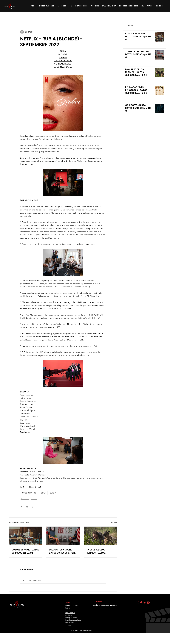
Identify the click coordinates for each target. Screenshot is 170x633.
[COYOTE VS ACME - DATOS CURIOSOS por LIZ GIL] (25, 536)
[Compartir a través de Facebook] (21, 507)
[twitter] (144, 602)
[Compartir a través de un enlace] (32, 507)
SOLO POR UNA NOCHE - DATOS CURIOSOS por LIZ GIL (62, 551)
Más (110, 16)
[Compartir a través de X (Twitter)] (27, 507)
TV (66, 610)
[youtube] (148, 602)
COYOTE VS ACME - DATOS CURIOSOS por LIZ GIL (25, 551)
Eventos (82, 16)
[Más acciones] (104, 32)
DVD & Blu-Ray (68, 16)
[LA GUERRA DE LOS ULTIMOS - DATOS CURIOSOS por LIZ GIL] (100, 536)
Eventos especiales (97, 16)
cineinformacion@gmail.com (105, 605)
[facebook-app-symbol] (141, 602)
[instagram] (137, 602)
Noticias (39, 16)
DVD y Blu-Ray (71, 617)
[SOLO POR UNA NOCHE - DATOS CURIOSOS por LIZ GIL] (63, 536)
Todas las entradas (13, 16)
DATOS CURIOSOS (29, 493)
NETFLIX (43, 493)
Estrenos (27, 16)
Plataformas (25, 499)
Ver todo (114, 522)
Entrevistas (69, 622)
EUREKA (53, 493)
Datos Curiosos (52, 16)
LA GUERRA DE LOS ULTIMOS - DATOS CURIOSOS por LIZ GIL (97, 551)
